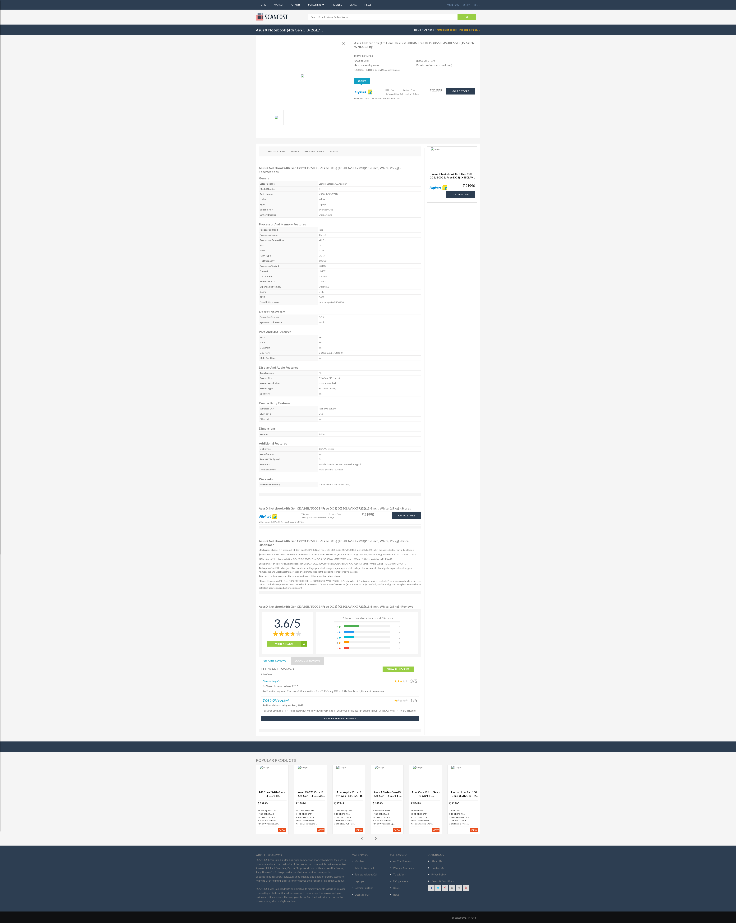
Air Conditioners (402, 861)
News (368, 4)
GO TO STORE (460, 91)
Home (262, 4)
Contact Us (437, 868)
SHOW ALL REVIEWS (398, 669)
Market (279, 4)
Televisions (399, 874)
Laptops (429, 30)
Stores (362, 81)
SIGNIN (477, 5)
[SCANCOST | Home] (272, 17)
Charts (296, 4)
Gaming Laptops (364, 887)
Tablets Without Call (366, 874)
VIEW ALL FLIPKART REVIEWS (340, 718)
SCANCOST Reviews (307, 660)
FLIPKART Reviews (274, 660)
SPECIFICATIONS (276, 151)
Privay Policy (438, 874)
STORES (295, 151)
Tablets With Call (364, 868)
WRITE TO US (453, 5)
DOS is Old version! (275, 700)
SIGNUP (466, 5)
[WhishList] (343, 43)
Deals (353, 4)
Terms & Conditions (442, 881)
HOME (417, 30)
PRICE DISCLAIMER (314, 151)
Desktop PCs (362, 894)
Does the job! (271, 681)
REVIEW (334, 151)
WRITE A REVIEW (284, 644)
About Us (436, 861)
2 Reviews (266, 674)
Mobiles (337, 4)
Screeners (315, 4)
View (282, 830)
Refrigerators (400, 881)
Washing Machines (403, 868)
